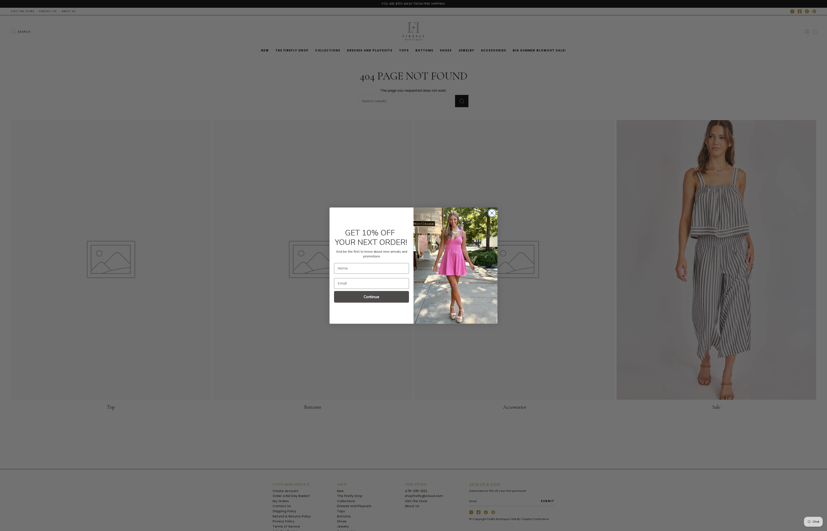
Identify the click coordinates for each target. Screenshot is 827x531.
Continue (371, 296)
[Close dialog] (492, 213)
